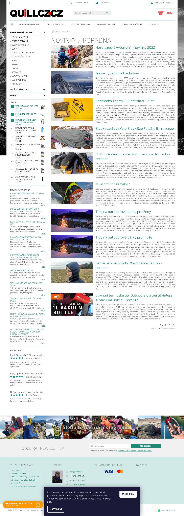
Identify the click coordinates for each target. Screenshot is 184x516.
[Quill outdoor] (36, 13)
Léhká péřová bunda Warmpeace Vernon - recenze (27, 315)
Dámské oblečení (20, 41)
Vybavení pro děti (20, 45)
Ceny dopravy (17, 470)
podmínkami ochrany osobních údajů (134, 450)
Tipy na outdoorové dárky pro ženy (123, 211)
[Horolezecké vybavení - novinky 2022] (72, 56)
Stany (14, 60)
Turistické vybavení (21, 56)
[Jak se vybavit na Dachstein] (72, 81)
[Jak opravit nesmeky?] (72, 192)
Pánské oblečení (20, 37)
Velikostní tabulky (19, 483)
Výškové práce (19, 80)
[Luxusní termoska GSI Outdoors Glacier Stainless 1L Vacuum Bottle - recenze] (72, 304)
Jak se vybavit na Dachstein (25, 209)
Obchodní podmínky (132, 24)
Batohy (15, 68)
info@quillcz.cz (76, 472)
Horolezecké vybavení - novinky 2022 (125, 47)
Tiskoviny (16, 84)
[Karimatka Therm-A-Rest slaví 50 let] (72, 109)
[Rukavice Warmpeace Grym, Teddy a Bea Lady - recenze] (72, 162)
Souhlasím (128, 494)
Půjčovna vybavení (106, 24)
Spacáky (16, 64)
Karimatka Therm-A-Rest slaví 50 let (125, 101)
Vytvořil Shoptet (168, 510)
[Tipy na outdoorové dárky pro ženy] (72, 220)
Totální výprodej (55, 24)
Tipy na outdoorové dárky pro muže (124, 237)
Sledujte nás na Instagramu (96, 427)
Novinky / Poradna (80, 24)
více (43, 205)
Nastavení (56, 509)
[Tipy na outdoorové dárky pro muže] (72, 246)
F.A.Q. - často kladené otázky (23, 486)
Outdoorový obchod (29, 24)
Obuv (14, 49)
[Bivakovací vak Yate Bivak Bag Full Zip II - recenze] (72, 137)
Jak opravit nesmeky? (21, 270)
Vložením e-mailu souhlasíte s (120, 451)
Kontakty (154, 24)
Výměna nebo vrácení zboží (23, 480)
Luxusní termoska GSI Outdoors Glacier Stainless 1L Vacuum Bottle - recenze (27, 331)
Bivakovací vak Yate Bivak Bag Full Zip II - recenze (26, 238)
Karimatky (17, 72)
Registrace (170, 3)
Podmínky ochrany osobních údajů (26, 477)
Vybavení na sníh (20, 76)
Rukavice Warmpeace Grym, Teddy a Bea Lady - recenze (24, 256)
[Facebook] (10, 3)
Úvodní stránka (12, 24)
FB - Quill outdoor (77, 484)
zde (49, 501)
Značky (14, 95)
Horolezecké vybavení (23, 53)
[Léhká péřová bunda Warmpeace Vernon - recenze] (72, 271)
